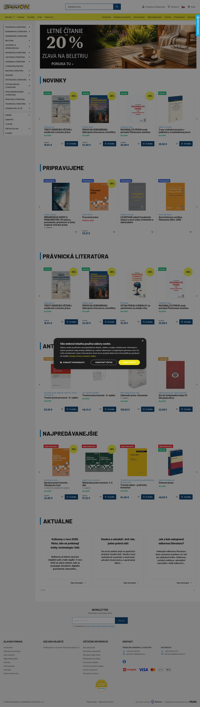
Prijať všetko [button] (129, 362)
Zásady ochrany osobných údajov (82, 356)
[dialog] (100, 353)
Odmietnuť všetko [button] (103, 362)
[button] (72, 362)
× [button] (142, 341)
